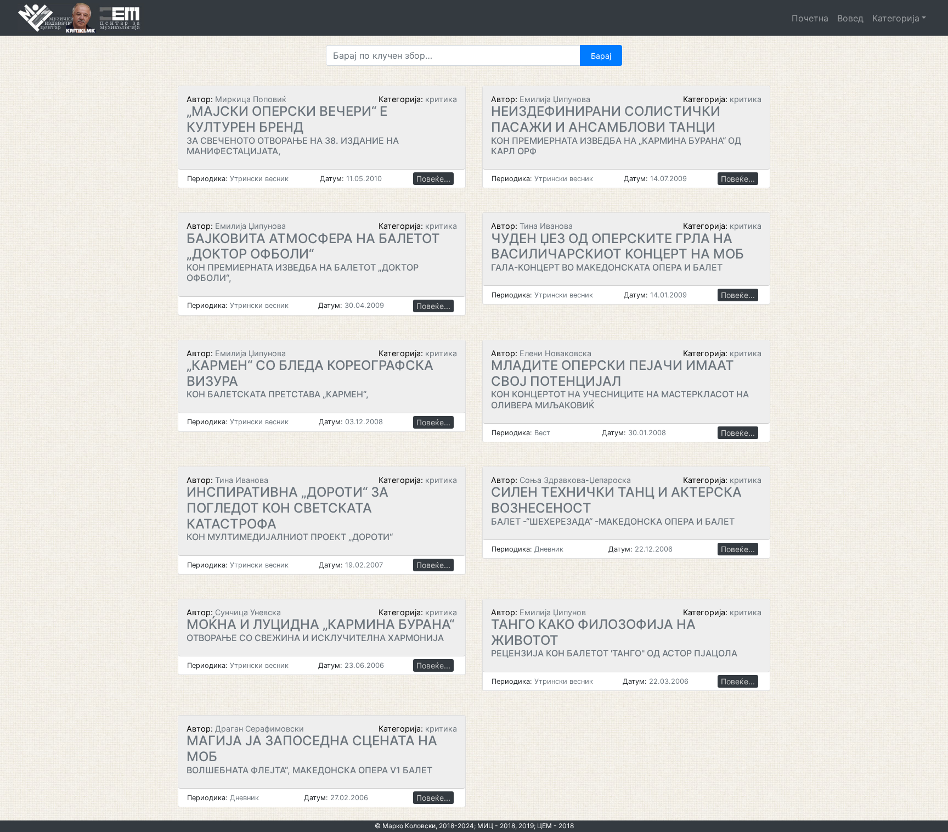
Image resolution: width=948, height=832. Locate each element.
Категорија (895, 18)
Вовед (850, 18)
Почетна (810, 18)
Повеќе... (433, 178)
